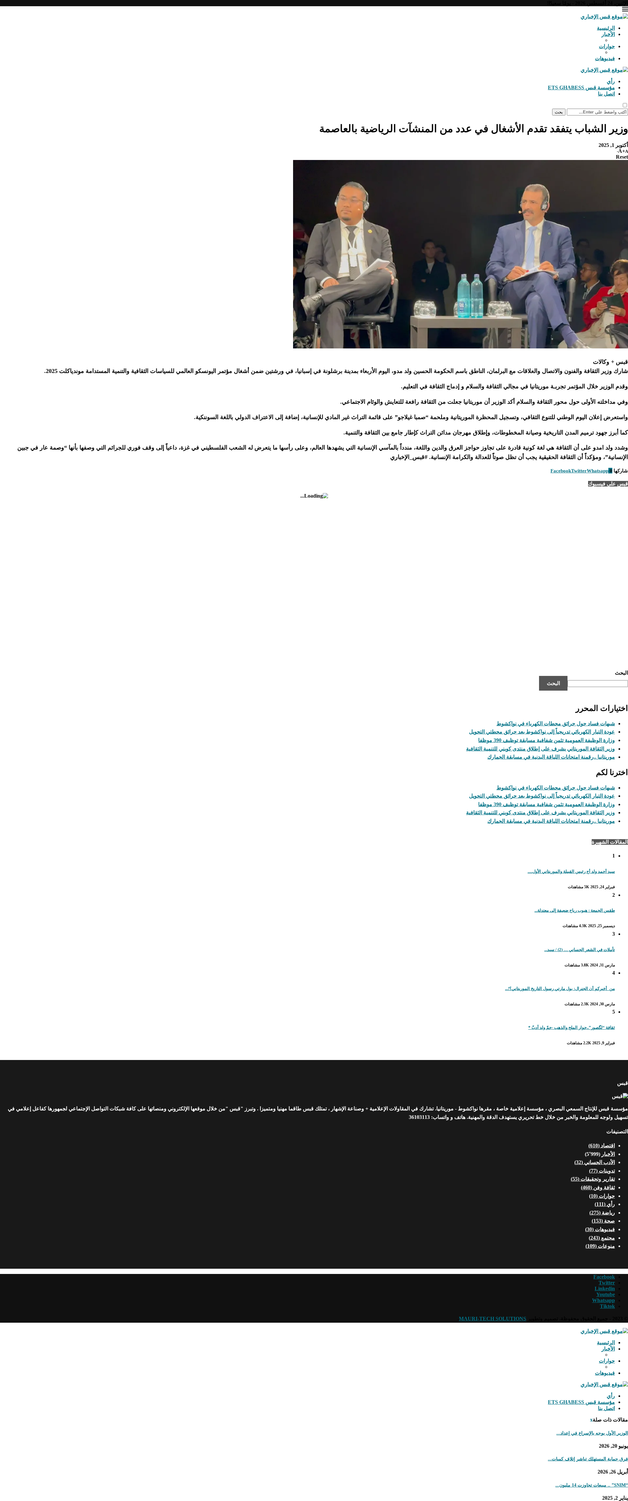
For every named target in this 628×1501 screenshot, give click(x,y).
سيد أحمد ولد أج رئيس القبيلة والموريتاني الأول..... (571, 871)
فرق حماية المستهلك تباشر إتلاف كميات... (588, 1459)
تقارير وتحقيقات (593, 1179)
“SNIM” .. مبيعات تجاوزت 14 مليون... (591, 1485)
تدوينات (602, 1171)
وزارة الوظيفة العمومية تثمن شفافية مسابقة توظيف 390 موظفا (546, 740)
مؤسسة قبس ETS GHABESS (581, 87)
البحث (621, 673)
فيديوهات (605, 58)
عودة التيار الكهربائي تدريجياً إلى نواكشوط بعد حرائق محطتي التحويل (542, 731)
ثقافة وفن (598, 1187)
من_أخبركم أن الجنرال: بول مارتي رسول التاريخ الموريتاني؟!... (560, 988)
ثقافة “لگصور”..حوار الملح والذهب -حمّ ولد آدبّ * (571, 1027)
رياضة (602, 1212)
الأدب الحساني (594, 1162)
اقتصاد (601, 1145)
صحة (603, 1221)
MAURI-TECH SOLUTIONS (492, 1318)
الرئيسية (606, 28)
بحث (559, 112)
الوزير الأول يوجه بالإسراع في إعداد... (592, 1433)
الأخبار (608, 34)
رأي (611, 81)
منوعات (600, 1246)
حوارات (607, 46)
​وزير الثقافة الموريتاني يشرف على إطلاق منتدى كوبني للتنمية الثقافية (540, 748)
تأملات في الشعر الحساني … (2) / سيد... (579, 949)
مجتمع (602, 1238)
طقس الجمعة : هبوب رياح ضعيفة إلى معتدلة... (574, 910)
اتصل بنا (606, 94)
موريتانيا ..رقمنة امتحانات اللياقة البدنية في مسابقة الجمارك (551, 757)
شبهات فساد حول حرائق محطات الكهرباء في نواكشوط (556, 723)
